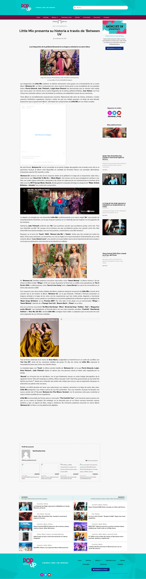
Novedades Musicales (58, 534)
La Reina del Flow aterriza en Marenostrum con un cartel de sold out (105, 547)
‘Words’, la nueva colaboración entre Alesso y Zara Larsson (50, 477)
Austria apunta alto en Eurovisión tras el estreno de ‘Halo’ (68, 477)
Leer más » (105, 169)
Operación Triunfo (112, 534)
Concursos (97, 17)
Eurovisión (37, 474)
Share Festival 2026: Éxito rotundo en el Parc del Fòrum (114, 254)
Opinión (77, 17)
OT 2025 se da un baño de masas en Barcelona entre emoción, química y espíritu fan (105, 537)
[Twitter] (114, 113)
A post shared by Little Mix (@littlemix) (43, 162)
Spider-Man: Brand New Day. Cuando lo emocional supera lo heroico (113, 157)
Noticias (45, 17)
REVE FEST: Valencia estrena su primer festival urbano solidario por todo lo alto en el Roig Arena (106, 527)
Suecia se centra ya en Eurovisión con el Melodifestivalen (88, 477)
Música (54, 17)
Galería (100, 524)
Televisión (47, 514)
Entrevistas (86, 17)
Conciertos (40, 504)
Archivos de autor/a (92, 460)
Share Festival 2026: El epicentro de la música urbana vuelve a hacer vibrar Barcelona (51, 527)
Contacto (106, 17)
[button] (114, 48)
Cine (38, 514)
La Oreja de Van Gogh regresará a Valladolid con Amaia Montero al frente (114, 205)
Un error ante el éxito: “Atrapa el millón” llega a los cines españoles (106, 517)
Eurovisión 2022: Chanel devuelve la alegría (30, 477)
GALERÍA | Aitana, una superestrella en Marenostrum (51, 547)
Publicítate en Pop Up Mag (114, 36)
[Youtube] (119, 113)
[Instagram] (110, 113)
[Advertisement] (114, 77)
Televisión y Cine (66, 17)
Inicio (38, 17)
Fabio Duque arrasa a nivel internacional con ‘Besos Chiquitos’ (51, 537)
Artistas (56, 474)
